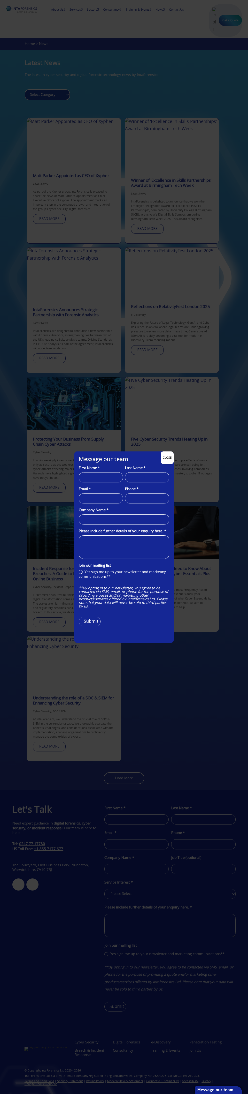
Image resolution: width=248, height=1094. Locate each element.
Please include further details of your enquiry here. (122, 531)
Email (85, 489)
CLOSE (167, 457)
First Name (89, 468)
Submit (91, 621)
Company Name (93, 510)
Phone (132, 489)
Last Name (135, 468)
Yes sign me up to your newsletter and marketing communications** (122, 574)
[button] (245, 1059)
